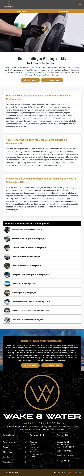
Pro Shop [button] (7, 461)
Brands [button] (6, 447)
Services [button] (7, 457)
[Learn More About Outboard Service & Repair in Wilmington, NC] (42, 247)
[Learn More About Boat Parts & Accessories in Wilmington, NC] (42, 319)
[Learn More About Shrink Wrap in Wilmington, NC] (42, 283)
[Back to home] (9, 4)
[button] (80, 4)
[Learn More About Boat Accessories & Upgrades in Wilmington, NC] (42, 301)
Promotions (34, 449)
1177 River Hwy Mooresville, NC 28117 (65, 445)
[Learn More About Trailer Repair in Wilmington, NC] (42, 292)
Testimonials (34, 452)
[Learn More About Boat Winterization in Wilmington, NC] (42, 256)
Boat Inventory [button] (9, 442)
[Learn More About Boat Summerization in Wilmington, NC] (42, 265)
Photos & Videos (36, 454)
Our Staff (33, 444)
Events (32, 457)
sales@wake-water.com (65, 455)
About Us (33, 442)
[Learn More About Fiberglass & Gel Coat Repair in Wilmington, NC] (42, 274)
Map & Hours (35, 447)
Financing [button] (7, 452)
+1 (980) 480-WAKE (64, 451)
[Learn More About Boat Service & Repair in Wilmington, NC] (42, 229)
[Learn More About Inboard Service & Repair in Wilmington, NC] (42, 238)
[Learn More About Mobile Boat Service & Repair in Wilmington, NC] (42, 310)
